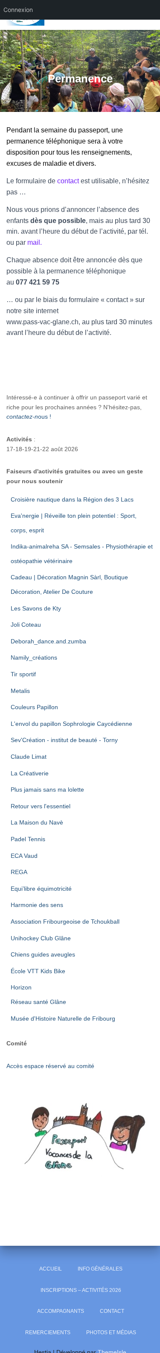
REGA (19, 872)
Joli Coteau (26, 624)
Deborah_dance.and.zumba (48, 641)
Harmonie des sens (37, 904)
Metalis (20, 690)
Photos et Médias (111, 1332)
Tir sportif (23, 674)
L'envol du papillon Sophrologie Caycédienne (71, 723)
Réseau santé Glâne (38, 1001)
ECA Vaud (24, 855)
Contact (112, 1311)
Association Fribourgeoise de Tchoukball (66, 921)
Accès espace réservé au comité (50, 1065)
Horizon (22, 987)
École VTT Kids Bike (38, 971)
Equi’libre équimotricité (41, 888)
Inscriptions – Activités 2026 (81, 1290)
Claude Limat (29, 756)
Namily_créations (35, 657)
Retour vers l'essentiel (40, 806)
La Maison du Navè (37, 822)
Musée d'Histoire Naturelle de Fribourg (63, 1018)
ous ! (28, 416)
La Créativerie (30, 773)
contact (68, 181)
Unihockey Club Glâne (41, 938)
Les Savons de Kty (36, 608)
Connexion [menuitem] (18, 9)
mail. (34, 242)
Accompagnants (60, 1311)
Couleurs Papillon (34, 707)
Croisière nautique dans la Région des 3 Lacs (72, 499)
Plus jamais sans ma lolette (47, 789)
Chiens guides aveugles (44, 954)
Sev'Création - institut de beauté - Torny (64, 740)
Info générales (100, 1269)
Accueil (50, 1269)
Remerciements (47, 1332)
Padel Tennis (28, 839)
